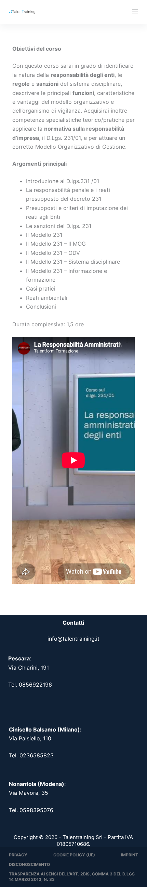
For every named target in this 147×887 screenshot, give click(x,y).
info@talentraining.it (73, 638)
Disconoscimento (29, 864)
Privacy (18, 854)
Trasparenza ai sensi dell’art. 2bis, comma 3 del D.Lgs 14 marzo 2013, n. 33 (72, 876)
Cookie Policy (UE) (74, 854)
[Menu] (135, 12)
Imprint (129, 854)
